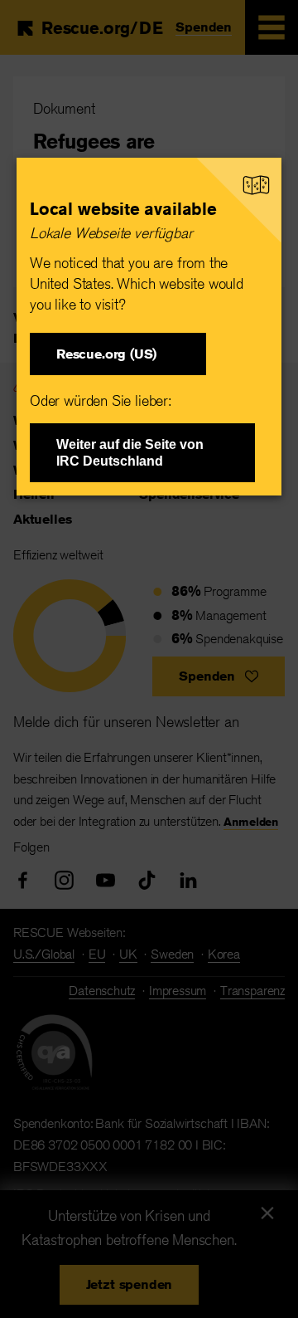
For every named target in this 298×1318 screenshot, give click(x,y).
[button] (118, 354)
